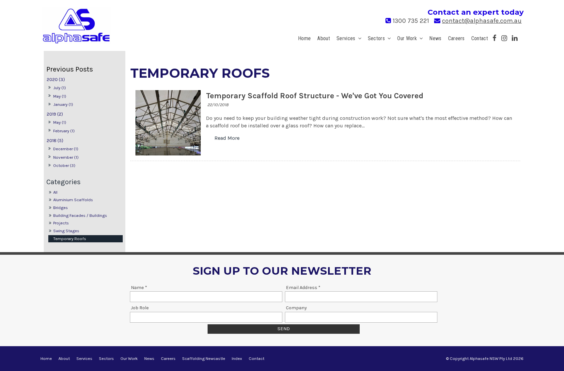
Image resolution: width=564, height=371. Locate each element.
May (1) (59, 96)
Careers (456, 38)
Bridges (60, 207)
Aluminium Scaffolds (73, 199)
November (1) (66, 157)
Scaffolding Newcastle (203, 358)
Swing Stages (66, 230)
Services (346, 38)
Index (237, 358)
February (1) (64, 130)
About (323, 38)
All (55, 192)
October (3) (64, 165)
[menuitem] (46, 358)
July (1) (59, 87)
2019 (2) (55, 114)
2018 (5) (55, 140)
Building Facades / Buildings (80, 215)
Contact (479, 38)
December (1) (65, 148)
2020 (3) (56, 79)
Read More (227, 138)
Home (304, 38)
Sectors (376, 38)
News (435, 38)
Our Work (407, 38)
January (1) (63, 104)
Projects (61, 222)
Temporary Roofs (69, 238)
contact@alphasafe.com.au (482, 20)
